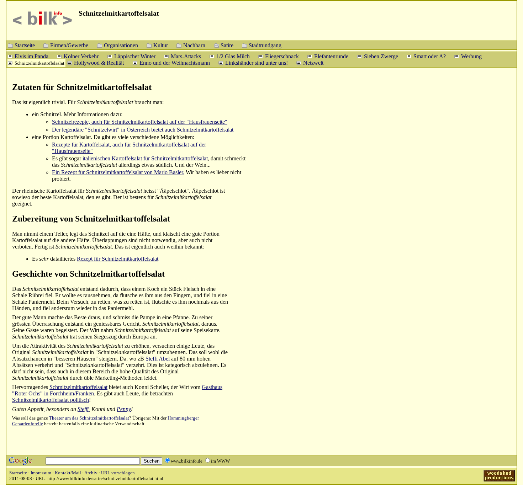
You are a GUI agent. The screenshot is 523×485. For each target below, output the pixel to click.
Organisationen (121, 45)
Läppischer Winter (134, 56)
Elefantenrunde (331, 56)
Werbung (471, 56)
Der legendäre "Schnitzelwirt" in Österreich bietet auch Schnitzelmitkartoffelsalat (142, 130)
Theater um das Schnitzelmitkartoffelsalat (89, 418)
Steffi (83, 409)
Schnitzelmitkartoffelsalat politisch (50, 400)
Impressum (41, 472)
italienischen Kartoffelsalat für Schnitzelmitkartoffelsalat (145, 158)
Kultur (160, 45)
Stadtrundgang (265, 45)
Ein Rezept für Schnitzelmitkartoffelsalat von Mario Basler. (118, 172)
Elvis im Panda (31, 56)
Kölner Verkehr (81, 56)
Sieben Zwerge (381, 56)
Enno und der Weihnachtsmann (174, 62)
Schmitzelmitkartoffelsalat (78, 387)
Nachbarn (194, 45)
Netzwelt (313, 62)
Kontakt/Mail (68, 472)
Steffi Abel (158, 359)
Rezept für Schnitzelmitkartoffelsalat (117, 259)
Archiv (90, 472)
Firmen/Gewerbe (69, 45)
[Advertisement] (479, 192)
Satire (227, 45)
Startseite (25, 45)
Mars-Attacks (186, 56)
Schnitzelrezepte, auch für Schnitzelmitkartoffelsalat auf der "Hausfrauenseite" (139, 122)
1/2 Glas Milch (233, 56)
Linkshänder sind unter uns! (256, 62)
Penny (124, 409)
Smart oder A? (429, 56)
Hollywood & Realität (99, 62)
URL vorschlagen (118, 472)
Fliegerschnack (282, 56)
